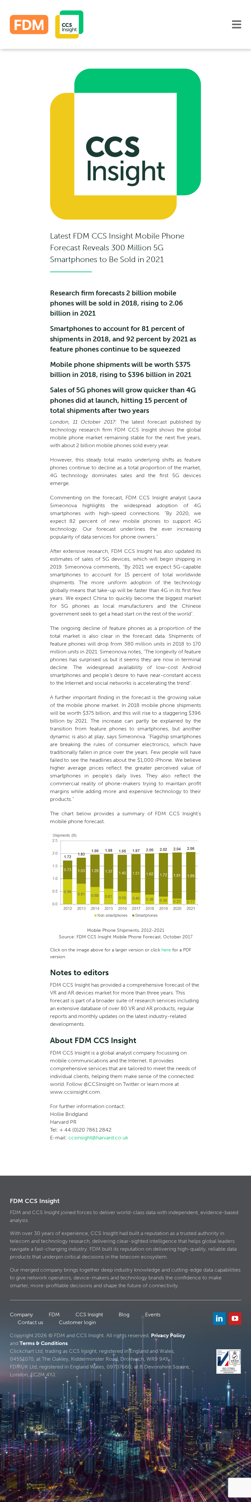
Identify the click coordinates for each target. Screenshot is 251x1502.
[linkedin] (219, 1318)
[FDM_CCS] (46, 13)
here (166, 950)
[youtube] (235, 1318)
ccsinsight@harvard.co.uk (98, 1137)
